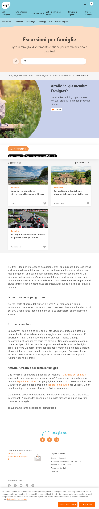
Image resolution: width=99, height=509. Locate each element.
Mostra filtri (20, 148)
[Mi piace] (45, 203)
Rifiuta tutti (87, 504)
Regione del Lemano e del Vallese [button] (39, 156)
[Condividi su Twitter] (49, 439)
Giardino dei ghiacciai (75, 374)
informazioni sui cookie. (17, 499)
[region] (49, 498)
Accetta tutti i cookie (67, 504)
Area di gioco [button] (14, 156)
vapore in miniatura (58, 385)
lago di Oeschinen (27, 381)
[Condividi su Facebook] (42, 439)
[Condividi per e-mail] (56, 439)
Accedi (58, 110)
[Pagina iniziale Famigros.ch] (6, 5)
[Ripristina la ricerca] (82, 61)
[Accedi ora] (91, 3)
